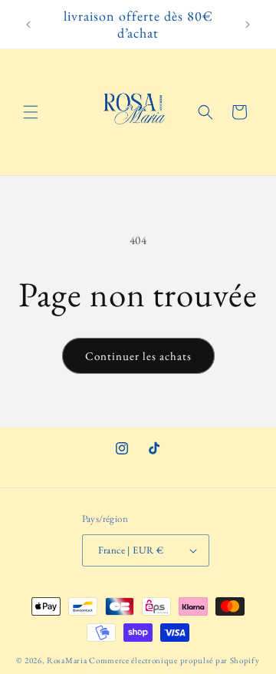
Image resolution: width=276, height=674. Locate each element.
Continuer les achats (138, 356)
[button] (31, 112)
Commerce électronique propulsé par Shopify (174, 660)
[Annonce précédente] (28, 24)
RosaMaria (67, 660)
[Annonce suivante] (247, 24)
